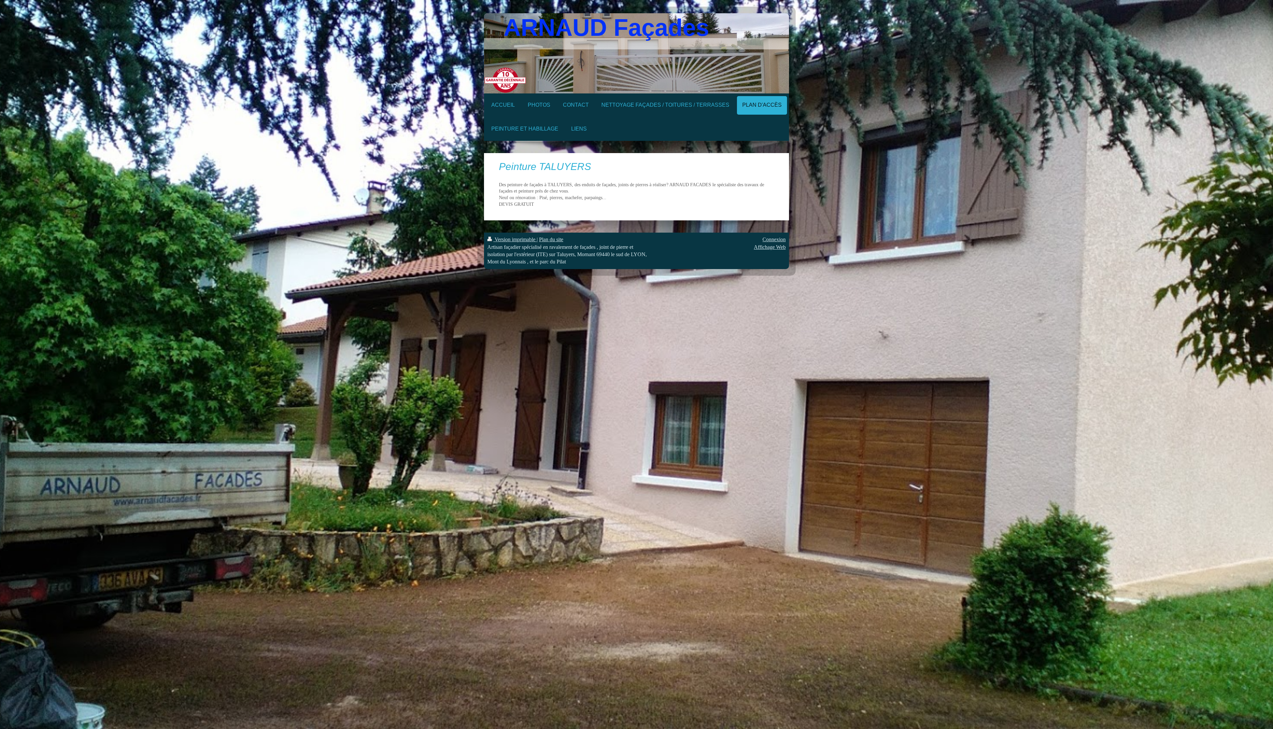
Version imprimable (515, 239)
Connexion (774, 239)
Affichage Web (770, 247)
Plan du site (551, 239)
